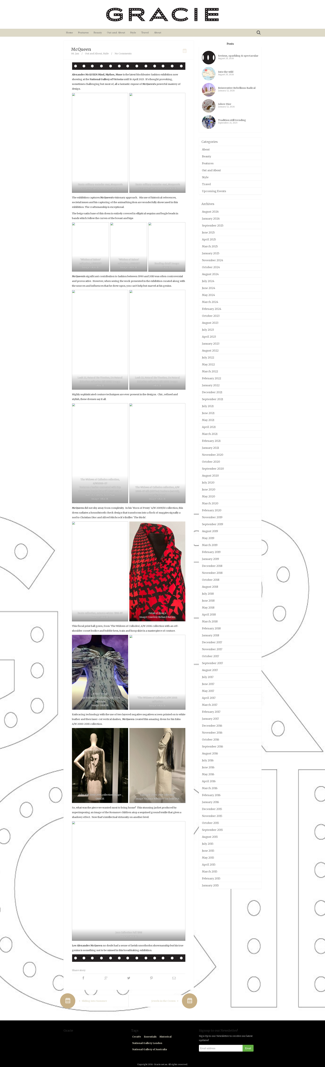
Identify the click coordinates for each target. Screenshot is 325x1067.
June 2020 (208, 489)
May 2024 (208, 295)
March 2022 (210, 371)
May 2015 (208, 857)
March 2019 (210, 545)
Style (133, 32)
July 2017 (207, 677)
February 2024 (211, 309)
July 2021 (208, 406)
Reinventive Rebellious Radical (236, 87)
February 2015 (211, 878)
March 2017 (209, 704)
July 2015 (207, 843)
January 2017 (210, 718)
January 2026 (211, 218)
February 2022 (211, 378)
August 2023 (210, 322)
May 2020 (208, 496)
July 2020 (208, 482)
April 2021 (209, 427)
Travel (145, 32)
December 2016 (212, 725)
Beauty (98, 32)
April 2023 (209, 336)
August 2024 (210, 274)
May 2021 (208, 420)
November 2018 (212, 572)
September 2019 (212, 524)
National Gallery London (147, 1043)
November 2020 (212, 454)
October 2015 (210, 823)
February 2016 (211, 795)
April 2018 (209, 614)
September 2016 (212, 746)
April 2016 (209, 781)
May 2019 (208, 538)
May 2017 (208, 691)
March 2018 (210, 621)
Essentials (150, 1036)
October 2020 (211, 461)
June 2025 (208, 232)
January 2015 (210, 885)
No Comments (123, 53)
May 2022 (208, 364)
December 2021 (212, 392)
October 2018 (210, 579)
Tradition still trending (232, 120)
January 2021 (210, 447)
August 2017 (210, 670)
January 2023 (210, 343)
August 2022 (210, 350)
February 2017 (211, 711)
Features (83, 32)
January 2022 (211, 385)
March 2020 (210, 503)
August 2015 (210, 836)
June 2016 (208, 767)
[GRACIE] (162, 14)
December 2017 (212, 642)
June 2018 (208, 600)
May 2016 (208, 774)
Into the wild (225, 71)
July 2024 (208, 281)
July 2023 (208, 329)
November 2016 (212, 732)
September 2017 (212, 663)
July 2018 (208, 593)
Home (69, 32)
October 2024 (211, 267)
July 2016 (208, 760)
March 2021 (210, 434)
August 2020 (210, 475)
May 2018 (208, 607)
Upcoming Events (214, 191)
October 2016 (210, 739)
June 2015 (208, 850)
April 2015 (208, 864)
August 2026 (210, 211)
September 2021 (212, 399)
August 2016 (210, 753)
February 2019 (211, 552)
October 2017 (210, 656)
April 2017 (208, 698)
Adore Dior (224, 104)
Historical (165, 1036)
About (157, 32)
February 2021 (211, 441)
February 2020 (211, 510)
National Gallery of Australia (149, 1049)
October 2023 (211, 315)
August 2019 (210, 531)
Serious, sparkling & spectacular (238, 55)
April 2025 (209, 239)
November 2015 (212, 816)
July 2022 (208, 357)
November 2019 (212, 517)
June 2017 (208, 684)
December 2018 (212, 566)
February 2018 (211, 628)
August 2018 (210, 586)
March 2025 (210, 246)
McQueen (81, 49)
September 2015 (212, 830)
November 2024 (212, 260)
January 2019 (210, 559)
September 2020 (213, 468)
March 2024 (210, 302)
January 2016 (210, 802)
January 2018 (210, 635)
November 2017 (212, 649)
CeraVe (136, 1036)
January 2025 (210, 253)
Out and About (116, 32)
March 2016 (210, 788)
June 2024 (208, 288)
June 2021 (208, 413)
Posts (230, 43)
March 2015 (209, 871)
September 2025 (212, 225)
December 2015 (212, 809)
